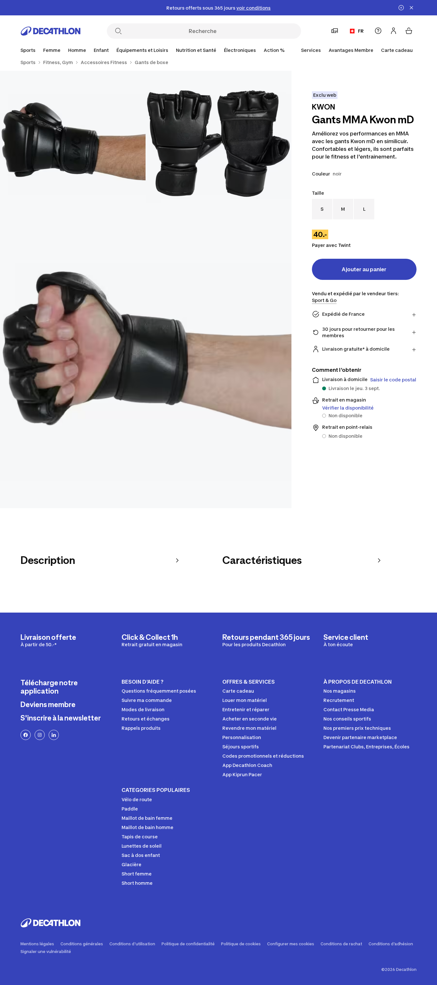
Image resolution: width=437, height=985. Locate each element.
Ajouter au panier (364, 269)
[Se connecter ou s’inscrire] (393, 30)
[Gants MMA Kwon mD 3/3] (145, 362)
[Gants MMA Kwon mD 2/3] (73, 143)
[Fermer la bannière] (411, 8)
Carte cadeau (397, 50)
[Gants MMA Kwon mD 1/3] (218, 143)
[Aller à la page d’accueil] (50, 31)
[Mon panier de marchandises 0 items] (409, 30)
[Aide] (378, 30)
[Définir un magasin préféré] (334, 30)
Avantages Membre (351, 50)
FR (361, 31)
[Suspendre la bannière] (401, 8)
